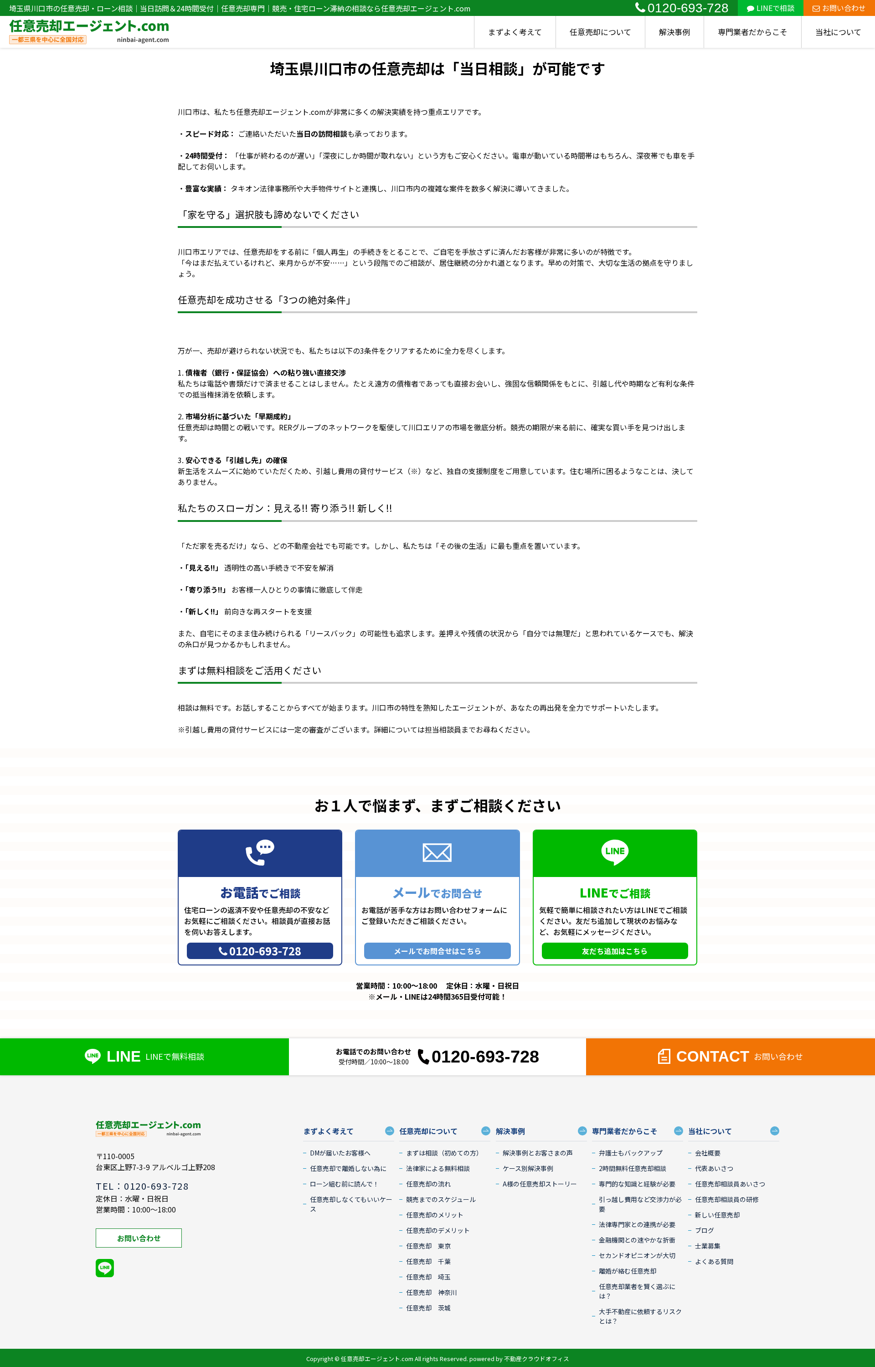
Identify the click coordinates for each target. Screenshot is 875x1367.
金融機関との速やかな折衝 (637, 1239)
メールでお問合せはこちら (437, 950)
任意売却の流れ (428, 1183)
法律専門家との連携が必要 (637, 1224)
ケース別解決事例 (528, 1168)
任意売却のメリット (434, 1214)
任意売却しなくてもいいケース (351, 1204)
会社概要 (708, 1152)
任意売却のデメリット (438, 1230)
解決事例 (674, 31)
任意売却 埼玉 (428, 1276)
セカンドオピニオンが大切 (637, 1255)
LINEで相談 (775, 7)
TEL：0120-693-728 (142, 1185)
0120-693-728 (688, 8)
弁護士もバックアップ (631, 1152)
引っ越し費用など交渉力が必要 (640, 1204)
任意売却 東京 (428, 1245)
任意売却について (600, 31)
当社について (838, 31)
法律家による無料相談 (438, 1168)
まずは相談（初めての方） (444, 1152)
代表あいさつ (714, 1168)
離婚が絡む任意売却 (627, 1270)
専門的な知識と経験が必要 (637, 1183)
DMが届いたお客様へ (340, 1152)
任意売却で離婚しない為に (348, 1168)
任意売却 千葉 (428, 1261)
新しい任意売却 (717, 1214)
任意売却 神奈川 (431, 1292)
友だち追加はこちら (615, 950)
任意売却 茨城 (428, 1307)
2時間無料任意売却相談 (632, 1168)
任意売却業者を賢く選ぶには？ (637, 1291)
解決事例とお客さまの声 (538, 1152)
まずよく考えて (515, 31)
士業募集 (708, 1245)
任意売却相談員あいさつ (730, 1183)
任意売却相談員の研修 (727, 1199)
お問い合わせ (844, 7)
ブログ (704, 1230)
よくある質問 (714, 1261)
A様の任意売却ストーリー (540, 1183)
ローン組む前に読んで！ (344, 1183)
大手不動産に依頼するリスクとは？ (640, 1316)
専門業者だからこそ (753, 31)
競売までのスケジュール (441, 1199)
